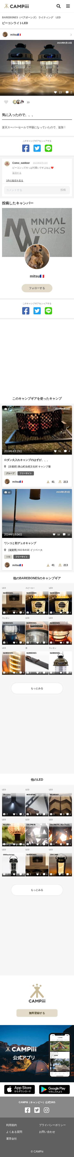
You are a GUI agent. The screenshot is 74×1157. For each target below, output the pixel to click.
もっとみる (37, 688)
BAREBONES (8, 593)
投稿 (63, 189)
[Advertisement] (37, 356)
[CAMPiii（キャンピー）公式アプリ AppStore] (19, 1090)
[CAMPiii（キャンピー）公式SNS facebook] (27, 1110)
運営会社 (11, 1138)
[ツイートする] (37, 148)
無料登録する (37, 1013)
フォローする (37, 288)
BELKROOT (54, 794)
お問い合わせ (47, 1131)
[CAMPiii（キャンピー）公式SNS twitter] (37, 1110)
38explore (7, 794)
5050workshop (8, 854)
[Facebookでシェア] (25, 148)
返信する (16, 173)
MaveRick (6, 824)
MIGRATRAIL (31, 794)
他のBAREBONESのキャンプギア (37, 578)
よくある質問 (14, 1131)
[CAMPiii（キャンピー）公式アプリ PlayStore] (54, 1090)
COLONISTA (31, 824)
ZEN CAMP (54, 854)
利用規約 (11, 1125)
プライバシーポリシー (52, 1125)
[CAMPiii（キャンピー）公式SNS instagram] (46, 1110)
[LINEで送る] (48, 148)
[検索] (58, 6)
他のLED (37, 779)
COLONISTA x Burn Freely (59, 824)
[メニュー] (68, 6)
